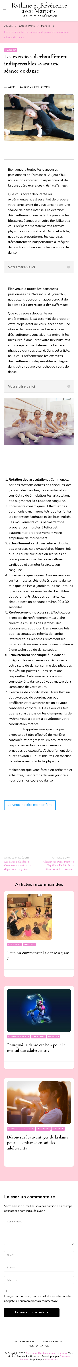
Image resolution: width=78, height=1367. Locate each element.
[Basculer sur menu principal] (4, 11)
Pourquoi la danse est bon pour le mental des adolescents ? (36, 1047)
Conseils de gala (50, 1341)
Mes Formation (39, 1345)
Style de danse (24, 1341)
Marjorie (10, 50)
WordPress (51, 1359)
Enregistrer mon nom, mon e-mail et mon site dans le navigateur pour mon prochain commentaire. (37, 1298)
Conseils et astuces (21, 1129)
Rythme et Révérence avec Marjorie (39, 8)
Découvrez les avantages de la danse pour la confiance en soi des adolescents (38, 1142)
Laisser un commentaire (35, 87)
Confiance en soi (18, 1036)
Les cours (14, 944)
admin (12, 87)
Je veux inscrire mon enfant (30, 804)
